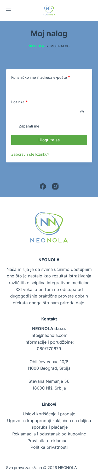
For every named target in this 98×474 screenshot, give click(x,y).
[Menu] (8, 10)
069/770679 (49, 348)
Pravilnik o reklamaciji (49, 440)
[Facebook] (43, 186)
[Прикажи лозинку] (82, 112)
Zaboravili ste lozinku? (30, 154)
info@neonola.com (49, 335)
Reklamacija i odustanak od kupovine (49, 433)
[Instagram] (55, 186)
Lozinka (28, 101)
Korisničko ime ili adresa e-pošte (49, 77)
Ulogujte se (49, 139)
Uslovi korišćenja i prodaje (49, 413)
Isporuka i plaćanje (49, 427)
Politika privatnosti (49, 447)
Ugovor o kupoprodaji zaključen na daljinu (49, 420)
